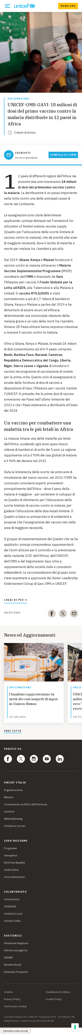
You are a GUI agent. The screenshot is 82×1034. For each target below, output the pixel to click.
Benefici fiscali (12, 964)
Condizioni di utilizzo (58, 992)
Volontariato (12, 899)
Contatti (9, 811)
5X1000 (8, 957)
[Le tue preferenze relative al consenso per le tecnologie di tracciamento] (75, 1027)
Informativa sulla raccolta (15, 1031)
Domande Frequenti (16, 971)
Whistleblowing (13, 818)
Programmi (10, 848)
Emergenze (10, 855)
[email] (74, 614)
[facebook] (52, 614)
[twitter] (63, 614)
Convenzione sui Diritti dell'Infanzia (25, 804)
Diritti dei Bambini (14, 862)
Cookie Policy (54, 999)
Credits (8, 992)
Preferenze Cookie (15, 1006)
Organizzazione (13, 790)
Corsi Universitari (14, 876)
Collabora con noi (14, 825)
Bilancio (9, 797)
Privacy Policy (12, 999)
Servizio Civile (12, 920)
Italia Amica (11, 869)
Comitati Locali (13, 913)
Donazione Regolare (16, 943)
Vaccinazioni (18, 98)
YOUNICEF (10, 906)
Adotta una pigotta (15, 950)
